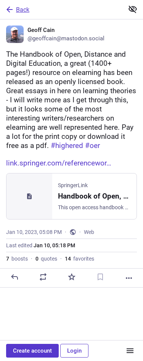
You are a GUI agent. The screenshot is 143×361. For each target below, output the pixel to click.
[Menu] (130, 350)
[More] (128, 278)
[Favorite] (71, 276)
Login (74, 350)
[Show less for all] (132, 9)
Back (22, 9)
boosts (17, 259)
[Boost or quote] (43, 276)
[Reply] (14, 276)
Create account (32, 350)
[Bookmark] (100, 276)
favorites (79, 259)
